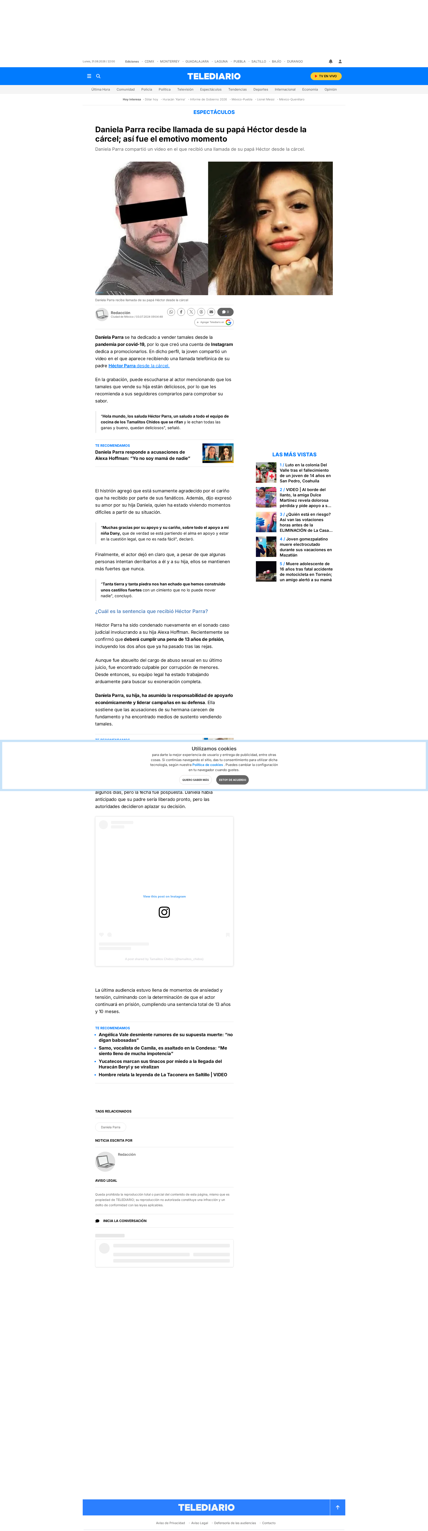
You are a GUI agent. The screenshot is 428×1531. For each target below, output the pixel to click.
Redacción (120, 313)
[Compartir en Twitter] (191, 312)
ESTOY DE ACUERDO (232, 780)
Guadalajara (197, 61)
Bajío (276, 61)
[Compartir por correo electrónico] (211, 312)
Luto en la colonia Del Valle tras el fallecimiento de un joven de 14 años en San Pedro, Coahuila (305, 473)
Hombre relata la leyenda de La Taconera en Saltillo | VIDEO (163, 1074)
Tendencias (237, 89)
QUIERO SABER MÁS (195, 780)
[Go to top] (337, 1507)
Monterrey (170, 61)
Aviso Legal (199, 1523)
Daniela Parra (110, 1127)
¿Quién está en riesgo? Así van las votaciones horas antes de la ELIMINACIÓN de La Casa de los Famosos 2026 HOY (305, 525)
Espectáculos (211, 89)
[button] (214, 322)
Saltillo (258, 61)
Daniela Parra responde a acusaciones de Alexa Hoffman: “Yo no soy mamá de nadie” (142, 455)
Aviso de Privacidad (170, 1523)
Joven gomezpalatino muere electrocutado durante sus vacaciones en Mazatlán (306, 547)
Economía (310, 89)
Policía (146, 89)
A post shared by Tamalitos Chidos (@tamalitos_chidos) (164, 959)
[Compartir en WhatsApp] (171, 312)
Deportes (260, 89)
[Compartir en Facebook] (181, 312)
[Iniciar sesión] (340, 61)
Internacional (285, 89)
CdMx (149, 61)
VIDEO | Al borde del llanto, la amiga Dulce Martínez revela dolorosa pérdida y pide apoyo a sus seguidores (306, 500)
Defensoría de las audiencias (235, 1523)
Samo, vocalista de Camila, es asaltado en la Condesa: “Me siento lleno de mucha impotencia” (163, 1050)
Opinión (331, 89)
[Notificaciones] (331, 61)
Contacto (269, 1523)
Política (165, 89)
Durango (295, 61)
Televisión (185, 89)
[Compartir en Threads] (201, 312)
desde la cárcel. (139, 365)
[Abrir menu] (89, 76)
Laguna (221, 61)
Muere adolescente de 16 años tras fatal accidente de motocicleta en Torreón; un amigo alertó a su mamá (306, 571)
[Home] (214, 76)
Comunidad (126, 89)
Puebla (240, 61)
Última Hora (100, 89)
